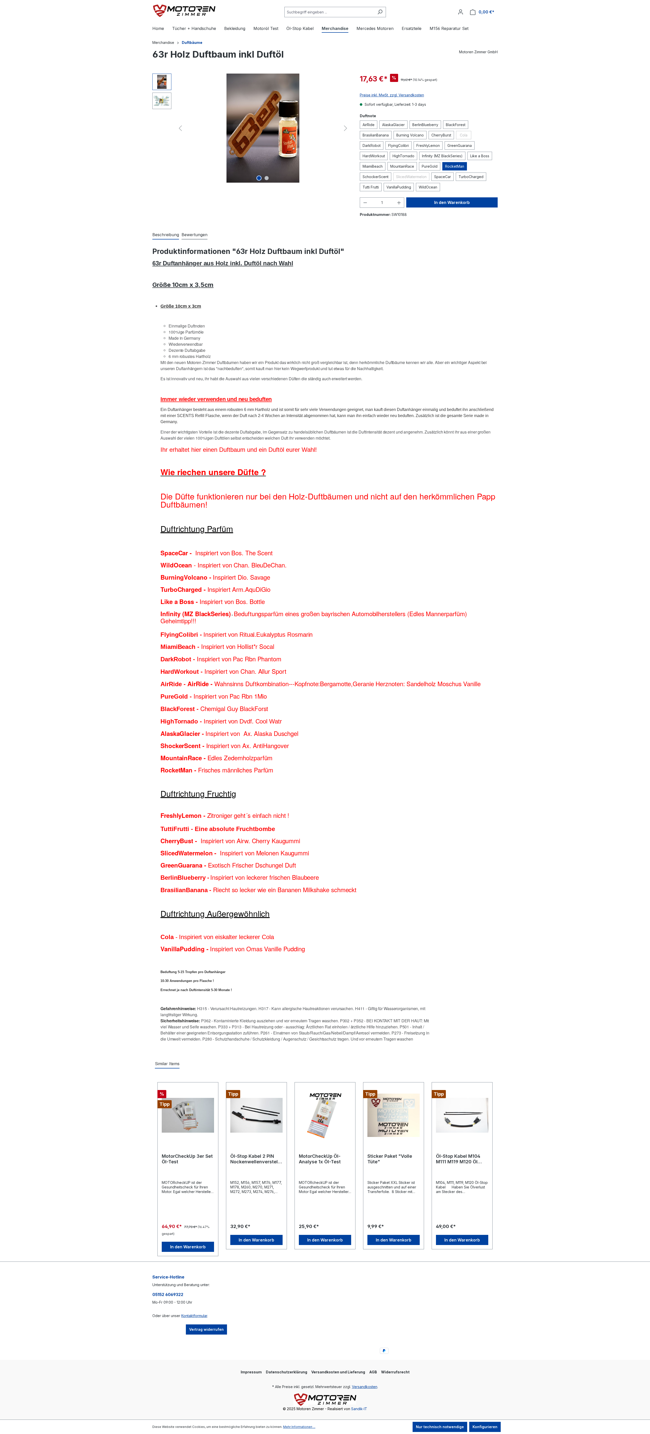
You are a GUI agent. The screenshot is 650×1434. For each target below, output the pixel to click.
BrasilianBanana (376, 135)
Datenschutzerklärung (286, 1372)
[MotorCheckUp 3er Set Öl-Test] (188, 1115)
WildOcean (428, 187)
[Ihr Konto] (460, 12)
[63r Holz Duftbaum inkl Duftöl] (262, 128)
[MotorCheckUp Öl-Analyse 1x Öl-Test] (325, 1115)
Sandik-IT (359, 1409)
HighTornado (403, 156)
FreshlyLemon (428, 145)
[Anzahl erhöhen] (399, 202)
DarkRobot (372, 145)
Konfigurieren (485, 1427)
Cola (465, 136)
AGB (373, 1372)
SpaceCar (442, 177)
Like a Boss (479, 156)
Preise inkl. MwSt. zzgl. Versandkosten (392, 95)
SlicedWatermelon (412, 178)
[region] (251, 128)
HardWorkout (374, 156)
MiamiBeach (373, 166)
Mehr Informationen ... (299, 1427)
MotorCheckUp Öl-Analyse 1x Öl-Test (320, 1158)
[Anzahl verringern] (365, 202)
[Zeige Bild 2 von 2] (267, 178)
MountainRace (402, 166)
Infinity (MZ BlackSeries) (442, 156)
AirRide (369, 125)
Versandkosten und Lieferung (338, 1372)
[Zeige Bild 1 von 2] (259, 178)
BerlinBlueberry (425, 125)
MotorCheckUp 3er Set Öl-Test (187, 1158)
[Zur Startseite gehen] (184, 11)
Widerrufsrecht (395, 1372)
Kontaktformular (194, 1316)
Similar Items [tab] (167, 1063)
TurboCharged (471, 177)
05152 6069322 (167, 1294)
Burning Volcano (410, 135)
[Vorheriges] (180, 128)
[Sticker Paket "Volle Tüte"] (393, 1115)
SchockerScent (375, 177)
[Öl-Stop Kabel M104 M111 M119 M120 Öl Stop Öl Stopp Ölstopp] (462, 1115)
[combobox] (329, 12)
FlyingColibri (398, 145)
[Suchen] (380, 12)
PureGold (429, 166)
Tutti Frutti (371, 187)
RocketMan (454, 166)
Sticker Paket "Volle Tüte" (389, 1158)
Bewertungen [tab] (194, 234)
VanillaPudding (398, 187)
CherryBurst (441, 135)
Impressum (251, 1372)
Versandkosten (364, 1387)
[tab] (165, 234)
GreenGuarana (459, 145)
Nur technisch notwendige (440, 1427)
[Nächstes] (345, 128)
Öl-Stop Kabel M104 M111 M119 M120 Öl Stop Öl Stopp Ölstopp (460, 1159)
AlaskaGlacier (393, 125)
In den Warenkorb (452, 202)
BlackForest (455, 125)
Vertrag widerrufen (206, 1329)
